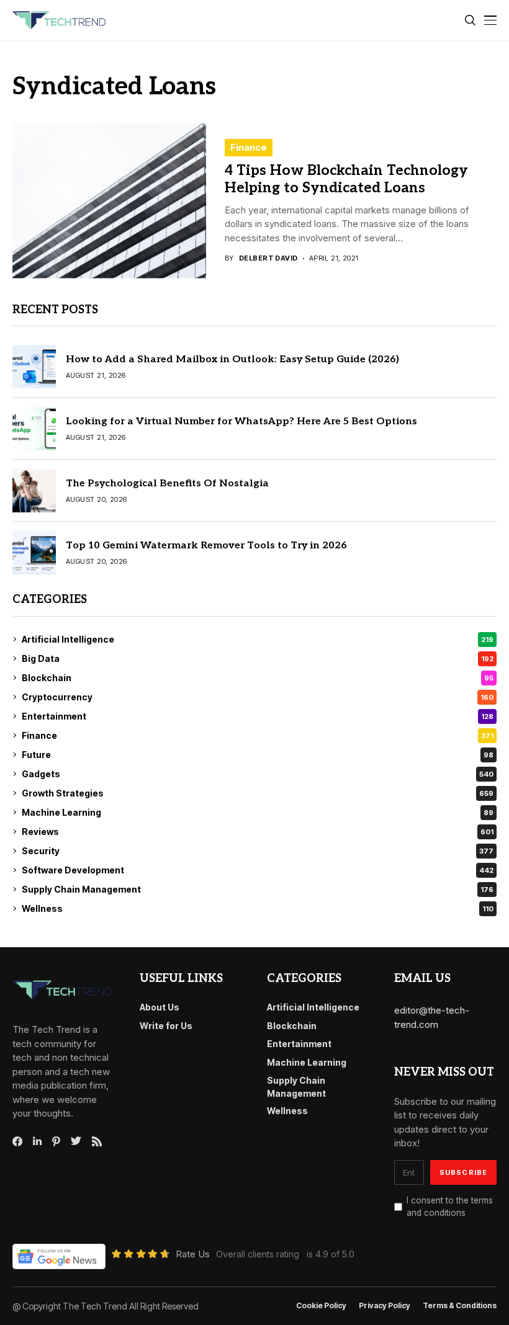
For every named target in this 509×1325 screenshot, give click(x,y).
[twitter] (76, 1141)
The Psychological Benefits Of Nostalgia (167, 483)
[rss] (97, 1141)
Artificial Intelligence (257, 639)
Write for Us (166, 1025)
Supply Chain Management (257, 889)
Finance (248, 147)
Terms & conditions (460, 1305)
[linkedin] (37, 1141)
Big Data (257, 658)
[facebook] (17, 1141)
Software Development (257, 870)
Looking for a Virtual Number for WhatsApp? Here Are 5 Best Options (241, 421)
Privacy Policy (384, 1305)
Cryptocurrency (257, 697)
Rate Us (193, 1254)
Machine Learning (257, 812)
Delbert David (268, 258)
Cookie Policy (321, 1305)
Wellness (257, 908)
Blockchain (257, 677)
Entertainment (257, 716)
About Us (159, 1007)
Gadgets (257, 774)
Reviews (257, 831)
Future (257, 754)
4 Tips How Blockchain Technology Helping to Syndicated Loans (346, 179)
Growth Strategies (257, 793)
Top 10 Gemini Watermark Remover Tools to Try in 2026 (206, 545)
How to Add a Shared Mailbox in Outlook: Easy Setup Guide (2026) (232, 359)
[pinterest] (56, 1141)
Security (257, 850)
